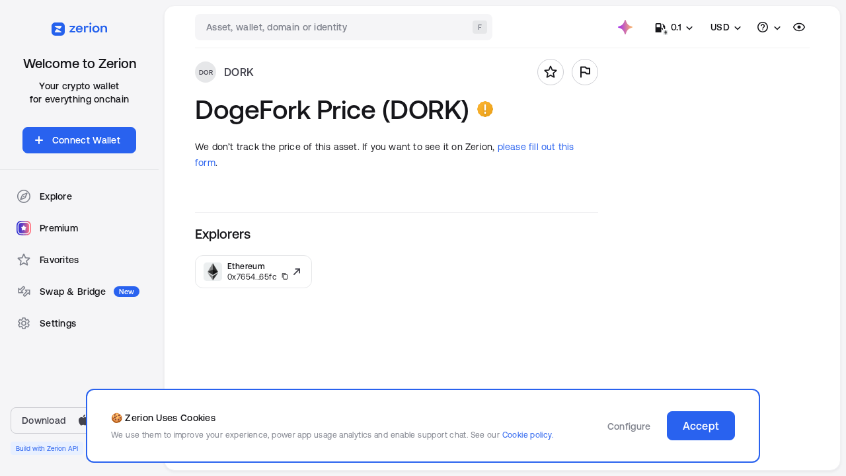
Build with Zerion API (47, 448)
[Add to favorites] (550, 72)
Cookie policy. (527, 434)
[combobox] (345, 27)
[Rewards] (625, 27)
